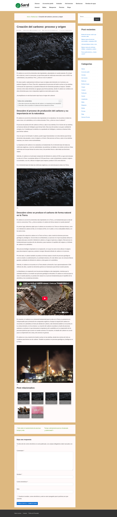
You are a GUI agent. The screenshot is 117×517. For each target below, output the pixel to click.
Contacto (25, 513)
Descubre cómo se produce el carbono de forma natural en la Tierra (36, 105)
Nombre (19, 474)
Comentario (20, 450)
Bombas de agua (91, 3)
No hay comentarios (66, 30)
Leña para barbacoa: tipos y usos (89, 44)
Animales (59, 3)
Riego (69, 7)
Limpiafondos (84, 99)
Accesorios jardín (48, 3)
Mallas (44, 7)
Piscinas (61, 7)
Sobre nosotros (17, 513)
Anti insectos (69, 3)
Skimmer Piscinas (85, 117)
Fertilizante (84, 93)
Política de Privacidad (33, 513)
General (37, 7)
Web (18, 489)
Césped (83, 87)
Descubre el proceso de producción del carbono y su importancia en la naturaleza (40, 103)
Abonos (37, 3)
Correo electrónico (22, 481)
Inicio (28, 16)
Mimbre (83, 108)
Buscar (81, 16)
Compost (83, 90)
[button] (59, 101)
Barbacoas (79, 3)
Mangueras (52, 7)
